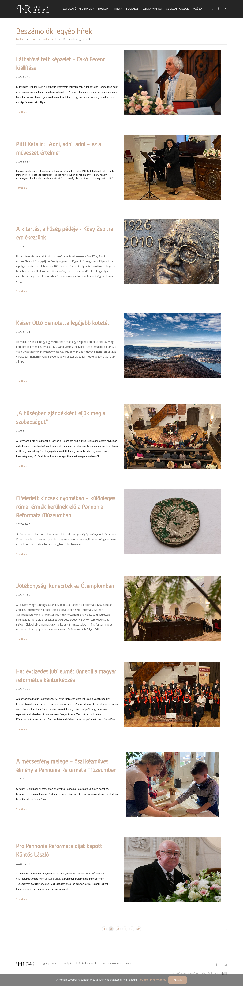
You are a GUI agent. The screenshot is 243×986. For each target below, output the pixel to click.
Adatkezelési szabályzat (116, 963)
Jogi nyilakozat (49, 963)
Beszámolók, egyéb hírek (76, 39)
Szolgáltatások (177, 8)
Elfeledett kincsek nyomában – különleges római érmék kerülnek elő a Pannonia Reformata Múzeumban (65, 506)
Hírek (34, 39)
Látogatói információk (78, 8)
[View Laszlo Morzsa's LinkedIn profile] (224, 973)
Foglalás (132, 8)
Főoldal (20, 39)
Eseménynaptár (153, 8)
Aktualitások (50, 39)
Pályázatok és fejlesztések (80, 963)
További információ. (152, 980)
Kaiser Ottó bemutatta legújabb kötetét (63, 322)
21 (138, 929)
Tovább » (21, 112)
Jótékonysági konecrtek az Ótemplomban (65, 585)
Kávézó (197, 8)
